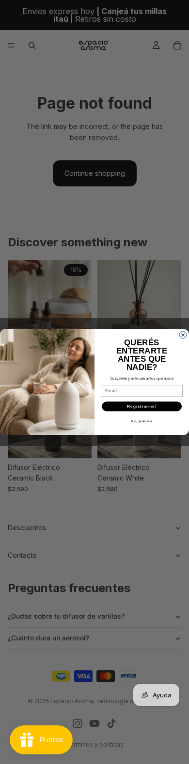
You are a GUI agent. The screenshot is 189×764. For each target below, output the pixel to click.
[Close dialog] (183, 335)
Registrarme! (142, 406)
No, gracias (142, 421)
